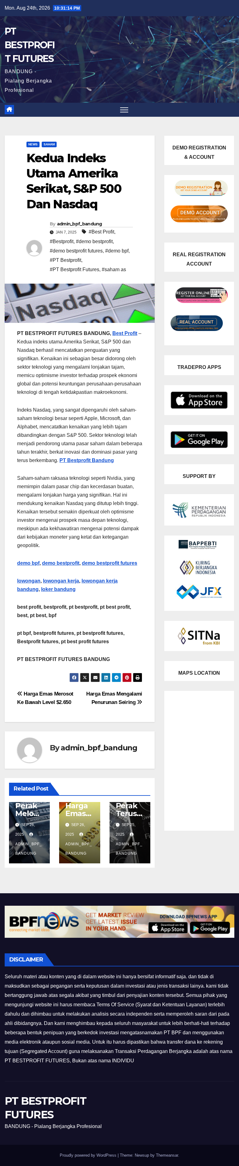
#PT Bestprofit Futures (74, 269)
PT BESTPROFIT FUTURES (30, 45)
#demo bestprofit (94, 241)
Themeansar (167, 1155)
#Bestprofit (61, 241)
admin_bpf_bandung (79, 224)
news (33, 144)
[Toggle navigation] (124, 110)
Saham (49, 144)
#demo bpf (117, 250)
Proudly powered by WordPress (89, 1155)
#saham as (114, 269)
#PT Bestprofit (65, 260)
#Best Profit (101, 231)
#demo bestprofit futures (76, 250)
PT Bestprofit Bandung (86, 460)
